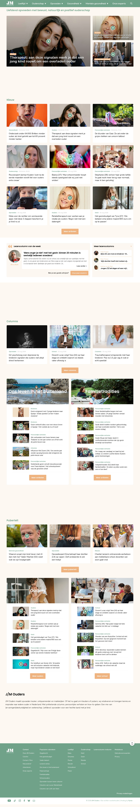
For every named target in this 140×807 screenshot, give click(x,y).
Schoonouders (45, 778)
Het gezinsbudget (46, 757)
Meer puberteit (70, 569)
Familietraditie (44, 774)
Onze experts (119, 3)
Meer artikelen (70, 231)
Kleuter (70, 764)
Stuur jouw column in (79, 273)
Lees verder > (82, 266)
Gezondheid (73, 3)
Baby (69, 753)
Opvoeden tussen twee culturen (51, 782)
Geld (82, 753)
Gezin (83, 757)
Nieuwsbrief (27, 764)
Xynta (130, 801)
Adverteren (27, 767)
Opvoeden (55, 3)
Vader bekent (44, 760)
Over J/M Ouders (28, 753)
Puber (70, 771)
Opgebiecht (44, 753)
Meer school (102, 676)
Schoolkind (71, 767)
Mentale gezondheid (96, 3)
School (83, 764)
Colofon (25, 757)
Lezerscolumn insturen (102, 749)
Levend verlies (45, 764)
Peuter (70, 760)
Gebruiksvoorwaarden (122, 753)
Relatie (83, 760)
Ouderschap (38, 3)
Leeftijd (21, 3)
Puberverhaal (44, 771)
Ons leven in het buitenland (49, 767)
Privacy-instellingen (124, 793)
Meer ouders (37, 676)
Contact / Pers (28, 760)
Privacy (117, 757)
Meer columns (70, 370)
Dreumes (71, 757)
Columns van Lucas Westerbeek (51, 785)
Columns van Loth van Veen (49, 789)
